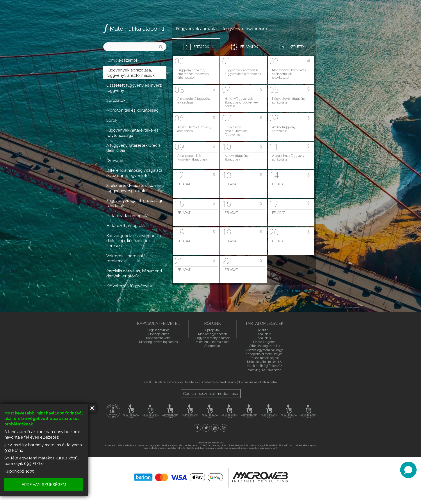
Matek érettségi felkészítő (264, 366)
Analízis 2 (264, 334)
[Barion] (179, 477)
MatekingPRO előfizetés (264, 370)
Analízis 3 (264, 338)
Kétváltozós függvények (129, 286)
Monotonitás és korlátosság (132, 110)
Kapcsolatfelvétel (158, 338)
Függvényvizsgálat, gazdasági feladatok (134, 203)
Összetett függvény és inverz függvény (134, 88)
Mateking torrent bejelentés (158, 342)
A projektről (212, 330)
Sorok (111, 120)
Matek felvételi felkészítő (264, 362)
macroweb (260, 477)
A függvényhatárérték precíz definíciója (133, 148)
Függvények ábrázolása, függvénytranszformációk (130, 72)
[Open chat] (408, 470)
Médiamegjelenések (212, 334)
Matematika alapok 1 (137, 28)
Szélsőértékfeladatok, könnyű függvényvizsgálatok (134, 188)
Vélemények (212, 346)
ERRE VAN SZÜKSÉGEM (44, 484)
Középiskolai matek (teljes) (264, 354)
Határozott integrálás (126, 225)
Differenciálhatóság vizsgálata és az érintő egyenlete (134, 173)
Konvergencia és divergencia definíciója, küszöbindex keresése (133, 240)
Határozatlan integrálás (128, 215)
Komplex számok (122, 60)
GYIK (147, 382)
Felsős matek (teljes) (264, 358)
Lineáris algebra (264, 342)
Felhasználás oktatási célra (258, 382)
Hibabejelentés (158, 334)
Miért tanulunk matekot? (212, 342)
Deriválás (115, 160)
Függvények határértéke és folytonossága (132, 133)
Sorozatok (115, 100)
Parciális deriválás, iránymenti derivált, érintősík (134, 273)
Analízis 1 (264, 330)
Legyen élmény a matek (212, 338)
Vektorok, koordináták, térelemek (127, 258)
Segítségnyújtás (158, 330)
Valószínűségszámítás (264, 346)
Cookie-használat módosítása (210, 393)
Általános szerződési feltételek (176, 382)
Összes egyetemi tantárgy (264, 350)
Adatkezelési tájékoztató (219, 382)
